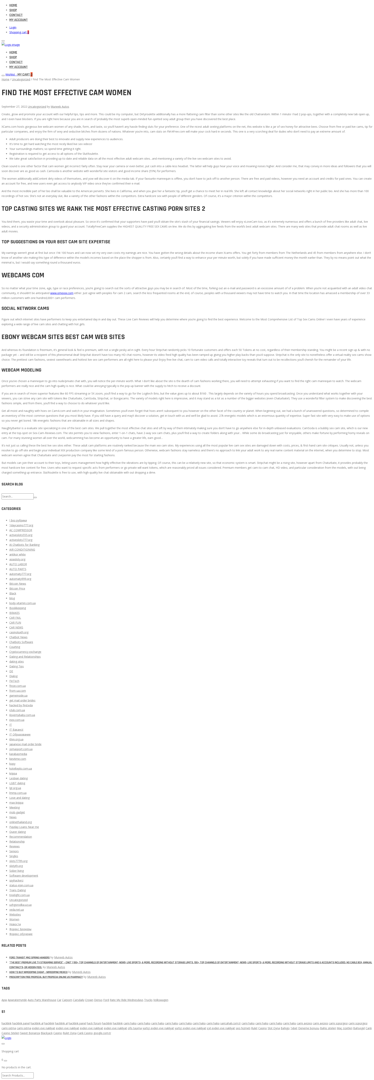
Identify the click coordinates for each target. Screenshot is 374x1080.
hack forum (94, 1023)
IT (10, 725)
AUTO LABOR (18, 564)
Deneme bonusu (308, 1028)
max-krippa (16, 802)
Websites (15, 914)
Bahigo (285, 1028)
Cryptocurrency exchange (25, 652)
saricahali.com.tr (230, 1023)
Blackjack (47, 1033)
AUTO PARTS (17, 569)
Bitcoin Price (17, 588)
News (13, 817)
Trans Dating (17, 890)
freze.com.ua (17, 686)
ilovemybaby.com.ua (22, 715)
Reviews (14, 846)
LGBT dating (17, 783)
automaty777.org (20, 574)
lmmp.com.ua (17, 793)
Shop (13, 10)
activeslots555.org (20, 535)
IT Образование (20, 734)
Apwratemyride (17, 1000)
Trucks (148, 1000)
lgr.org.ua (15, 788)
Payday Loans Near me (24, 827)
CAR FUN (15, 622)
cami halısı (130, 1023)
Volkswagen (160, 1000)
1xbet (293, 1028)
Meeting (14, 807)
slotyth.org (16, 866)
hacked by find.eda (21, 705)
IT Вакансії (16, 729)
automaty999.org (20, 579)
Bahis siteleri (328, 1028)
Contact (16, 15)
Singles (13, 856)
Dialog (13, 676)
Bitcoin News (17, 583)
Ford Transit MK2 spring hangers (29, 957)
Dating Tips (16, 666)
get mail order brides (22, 700)
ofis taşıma (135, 1028)
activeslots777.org (20, 540)
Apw (4, 1000)
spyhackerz (16, 880)
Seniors (14, 851)
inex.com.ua (16, 720)
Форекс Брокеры (20, 929)
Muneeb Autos (60, 106)
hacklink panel (21, 1023)
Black (12, 593)
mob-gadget (17, 812)
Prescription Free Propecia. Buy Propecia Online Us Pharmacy (46, 977)
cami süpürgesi (338, 1023)
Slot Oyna (274, 1028)
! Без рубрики (18, 520)
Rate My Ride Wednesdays (126, 1000)
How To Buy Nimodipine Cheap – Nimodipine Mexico (38, 972)
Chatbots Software (21, 642)
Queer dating (17, 832)
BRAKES (14, 613)
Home (13, 5)
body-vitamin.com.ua (22, 603)
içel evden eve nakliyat (221, 1028)
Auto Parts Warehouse (42, 1000)
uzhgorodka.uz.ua (20, 905)
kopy (12, 763)
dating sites (16, 661)
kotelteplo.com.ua (20, 768)
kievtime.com (17, 759)
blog (12, 598)
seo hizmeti (243, 1028)
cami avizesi (304, 1023)
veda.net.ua (16, 909)
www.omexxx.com (61, 293)
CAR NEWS (16, 627)
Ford (106, 1000)
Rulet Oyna (70, 1033)
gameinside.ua (18, 695)
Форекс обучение (21, 934)
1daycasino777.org (21, 525)
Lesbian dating (18, 778)
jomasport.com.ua (21, 749)
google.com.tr (102, 1033)
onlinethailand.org (20, 822)
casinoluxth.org (18, 632)
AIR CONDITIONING (22, 549)
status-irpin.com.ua (21, 885)
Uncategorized (21, 79)
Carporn (67, 1000)
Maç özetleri (344, 1028)
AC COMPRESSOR (20, 530)
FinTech (14, 681)
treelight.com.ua (19, 895)
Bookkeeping (17, 608)
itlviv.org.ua (16, 739)
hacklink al (37, 1023)
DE (11, 671)
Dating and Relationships (25, 656)
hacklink (6, 1023)
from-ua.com (17, 690)
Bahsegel (359, 1028)
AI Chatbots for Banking (24, 545)
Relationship (17, 841)
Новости (15, 924)
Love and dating (19, 798)
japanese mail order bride (25, 744)
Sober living (16, 871)
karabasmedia (18, 754)
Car (59, 1000)
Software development (23, 875)
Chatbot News (18, 637)
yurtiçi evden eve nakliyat (158, 1028)
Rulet (254, 1028)
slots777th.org (18, 861)
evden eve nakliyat (43, 1028)
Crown (89, 1000)
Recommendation (20, 836)
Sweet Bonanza (30, 1033)
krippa (13, 773)
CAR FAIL (15, 618)
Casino (262, 1028)
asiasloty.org (17, 559)
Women (14, 919)
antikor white (17, 554)
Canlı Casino (85, 1033)
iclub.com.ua (17, 710)
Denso (98, 1000)
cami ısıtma (9, 1028)
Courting (14, 647)
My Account (18, 20)
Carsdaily (78, 1000)
